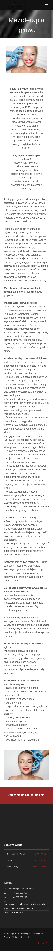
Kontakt (8, 883)
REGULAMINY (18, 913)
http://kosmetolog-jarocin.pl (23, 908)
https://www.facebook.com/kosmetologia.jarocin (24, 904)
